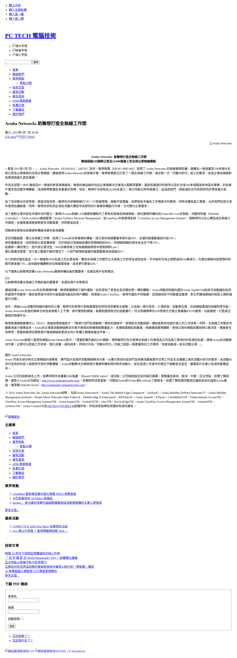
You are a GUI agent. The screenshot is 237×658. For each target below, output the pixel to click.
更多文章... (12, 510)
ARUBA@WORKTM (60, 406)
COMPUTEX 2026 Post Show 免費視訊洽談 (40, 526)
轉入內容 (15, 5)
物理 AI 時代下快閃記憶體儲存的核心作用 (32, 553)
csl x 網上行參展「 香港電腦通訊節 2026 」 (40, 530)
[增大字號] (19, 45)
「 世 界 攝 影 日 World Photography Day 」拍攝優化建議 (41, 557)
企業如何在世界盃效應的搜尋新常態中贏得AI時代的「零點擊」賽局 (49, 566)
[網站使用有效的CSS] (20, 651)
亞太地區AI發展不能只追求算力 (26, 562)
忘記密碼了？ (21, 636)
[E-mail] (10, 136)
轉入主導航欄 (18, 9)
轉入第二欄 (16, 18)
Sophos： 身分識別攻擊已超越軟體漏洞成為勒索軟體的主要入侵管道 (57, 502)
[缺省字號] (19, 50)
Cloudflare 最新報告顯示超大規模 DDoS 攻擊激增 (44, 493)
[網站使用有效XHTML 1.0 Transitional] (60, 651)
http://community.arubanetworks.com (63, 385)
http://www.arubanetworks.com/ (61, 380)
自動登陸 (14, 618)
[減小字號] (19, 54)
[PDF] (30, 136)
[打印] (20, 136)
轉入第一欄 (16, 14)
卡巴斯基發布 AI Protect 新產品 (32, 498)
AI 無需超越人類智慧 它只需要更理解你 (31, 571)
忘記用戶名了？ (22, 640)
